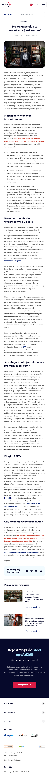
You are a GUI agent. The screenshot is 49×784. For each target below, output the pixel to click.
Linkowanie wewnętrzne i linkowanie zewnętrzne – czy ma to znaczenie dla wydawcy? (13, 620)
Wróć (9, 14)
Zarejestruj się (24, 685)
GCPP (23, 347)
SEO (27, 615)
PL (35, 4)
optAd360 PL (7, 4)
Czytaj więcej (31, 607)
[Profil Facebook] (5, 767)
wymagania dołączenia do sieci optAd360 (21, 552)
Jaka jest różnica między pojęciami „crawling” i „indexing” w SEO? (13, 596)
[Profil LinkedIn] (10, 767)
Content (24, 21)
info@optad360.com (12, 760)
